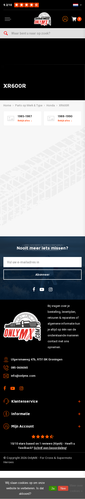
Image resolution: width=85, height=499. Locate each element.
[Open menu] (7, 19)
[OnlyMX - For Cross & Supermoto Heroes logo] (42, 19)
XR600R (64, 105)
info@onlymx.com (23, 375)
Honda (50, 105)
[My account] (65, 19)
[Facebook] (34, 289)
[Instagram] (51, 289)
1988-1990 (65, 116)
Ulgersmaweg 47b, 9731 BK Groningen (36, 359)
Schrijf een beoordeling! (50, 448)
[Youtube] (42, 289)
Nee (63, 488)
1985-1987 (25, 116)
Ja (52, 488)
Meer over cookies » (76, 488)
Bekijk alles (24, 121)
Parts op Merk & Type (28, 105)
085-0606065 (19, 367)
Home (7, 105)
